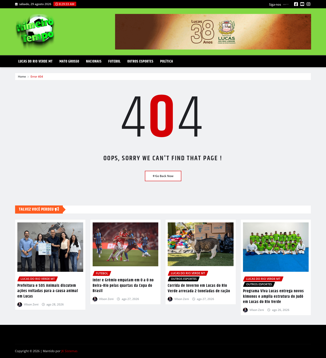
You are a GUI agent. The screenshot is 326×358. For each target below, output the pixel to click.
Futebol (114, 61)
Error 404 (37, 76)
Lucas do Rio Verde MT (35, 61)
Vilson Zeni (31, 304)
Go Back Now (164, 176)
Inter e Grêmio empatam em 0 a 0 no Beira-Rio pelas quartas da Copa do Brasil (123, 285)
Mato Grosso (69, 61)
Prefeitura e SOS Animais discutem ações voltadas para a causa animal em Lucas (47, 291)
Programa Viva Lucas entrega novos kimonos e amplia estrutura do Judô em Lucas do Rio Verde (273, 296)
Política (166, 61)
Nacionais (93, 61)
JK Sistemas (69, 351)
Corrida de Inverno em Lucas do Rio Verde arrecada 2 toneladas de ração (199, 288)
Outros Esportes (140, 61)
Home (22, 76)
